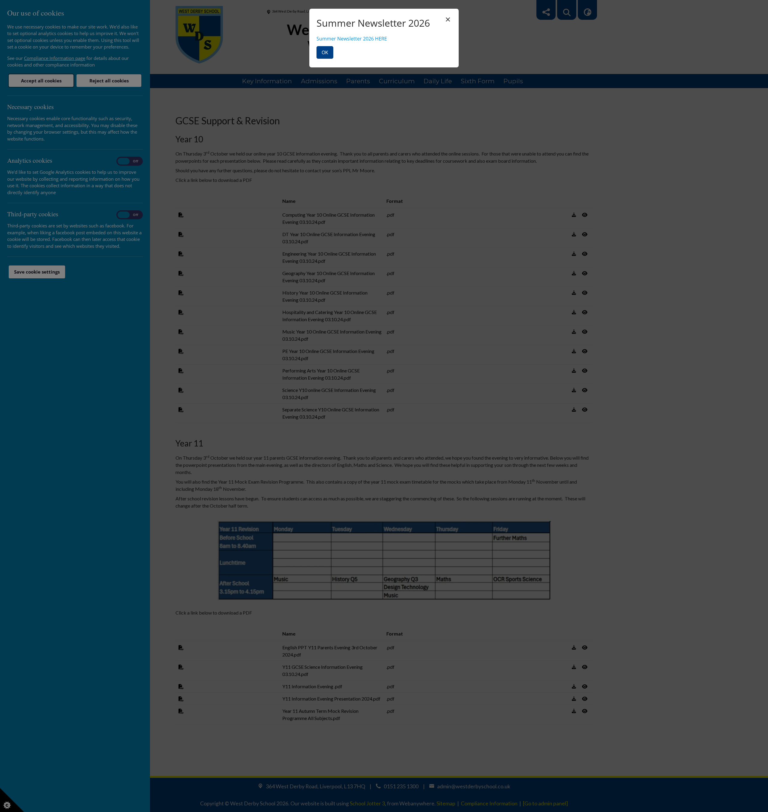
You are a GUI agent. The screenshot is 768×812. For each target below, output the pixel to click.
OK (325, 52)
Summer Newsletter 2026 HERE (351, 38)
